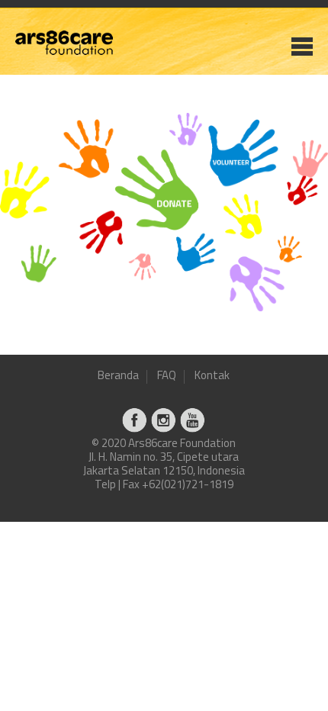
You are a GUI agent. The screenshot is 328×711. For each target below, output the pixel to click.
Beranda (118, 376)
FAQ (166, 376)
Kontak (212, 376)
